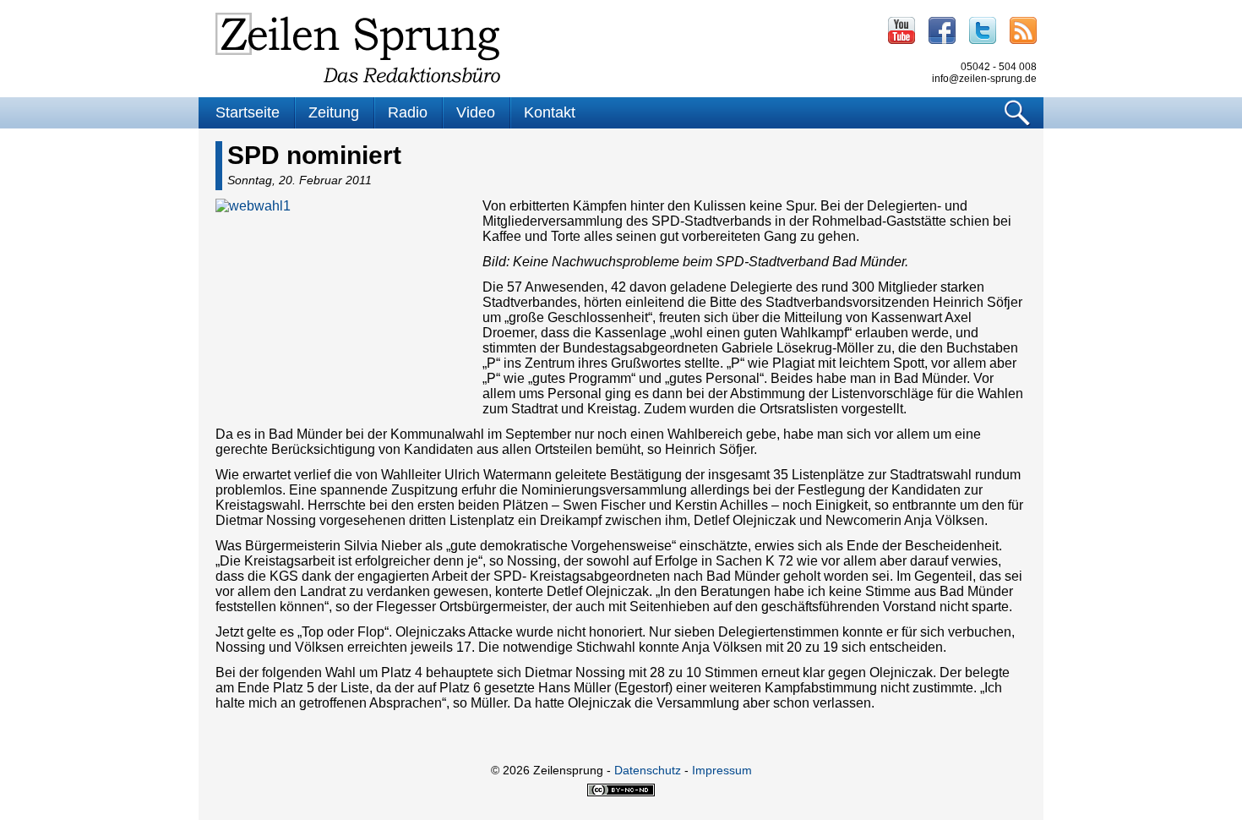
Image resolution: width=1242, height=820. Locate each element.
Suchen (1018, 112)
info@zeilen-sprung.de (984, 79)
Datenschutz (647, 770)
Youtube (901, 30)
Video (475, 112)
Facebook (942, 30)
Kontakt (549, 112)
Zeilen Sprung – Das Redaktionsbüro (358, 48)
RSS (1023, 30)
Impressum (722, 770)
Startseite (247, 112)
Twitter (982, 30)
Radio (408, 112)
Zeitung (333, 112)
